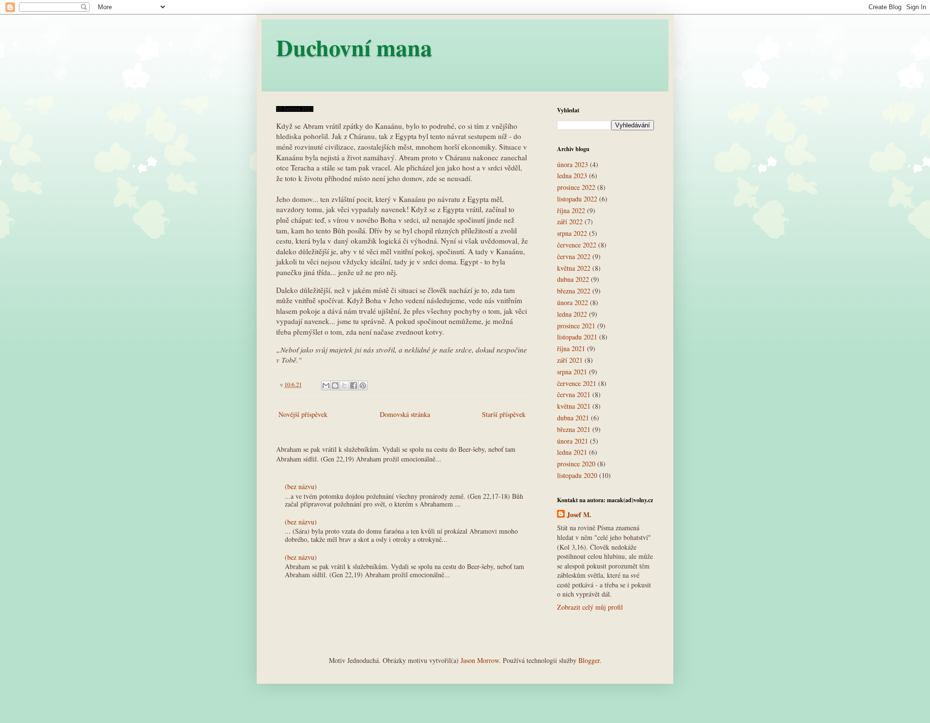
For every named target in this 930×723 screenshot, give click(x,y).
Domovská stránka (405, 414)
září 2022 (570, 221)
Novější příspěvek (303, 414)
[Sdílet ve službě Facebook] (353, 385)
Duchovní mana (354, 47)
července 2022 (576, 244)
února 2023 (572, 164)
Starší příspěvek (504, 414)
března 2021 (573, 429)
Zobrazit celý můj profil (590, 607)
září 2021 (570, 360)
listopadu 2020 (577, 475)
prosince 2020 (576, 463)
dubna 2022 (573, 279)
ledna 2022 (572, 314)
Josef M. (579, 515)
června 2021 (573, 394)
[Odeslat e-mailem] (326, 385)
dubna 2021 (573, 417)
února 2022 (572, 302)
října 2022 (571, 210)
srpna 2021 (572, 371)
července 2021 (576, 383)
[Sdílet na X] (344, 385)
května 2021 (573, 406)
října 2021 (571, 348)
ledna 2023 (572, 175)
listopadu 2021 (577, 336)
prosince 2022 (576, 187)
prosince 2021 (576, 325)
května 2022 (573, 268)
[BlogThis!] (335, 385)
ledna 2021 (572, 452)
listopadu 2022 (577, 198)
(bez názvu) (301, 486)
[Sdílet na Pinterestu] (363, 385)
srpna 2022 (572, 233)
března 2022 (573, 290)
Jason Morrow (480, 660)
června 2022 (573, 256)
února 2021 (572, 441)
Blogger (589, 660)
